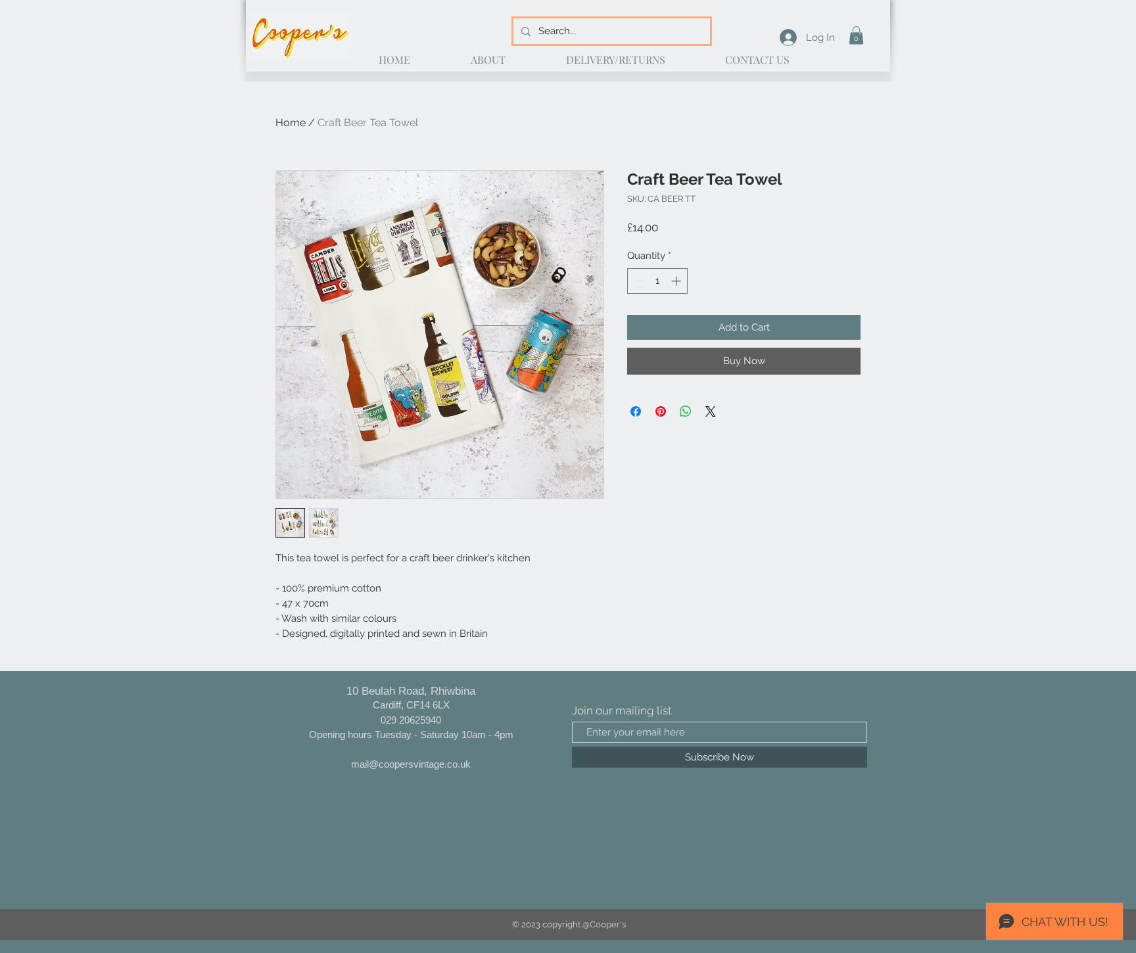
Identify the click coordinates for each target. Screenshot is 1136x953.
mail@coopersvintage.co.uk (411, 764)
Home (290, 122)
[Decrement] (638, 281)
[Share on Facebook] (636, 411)
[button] (856, 35)
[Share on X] (711, 411)
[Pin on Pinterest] (661, 411)
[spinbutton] (658, 281)
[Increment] (677, 281)
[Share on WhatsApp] (686, 411)
